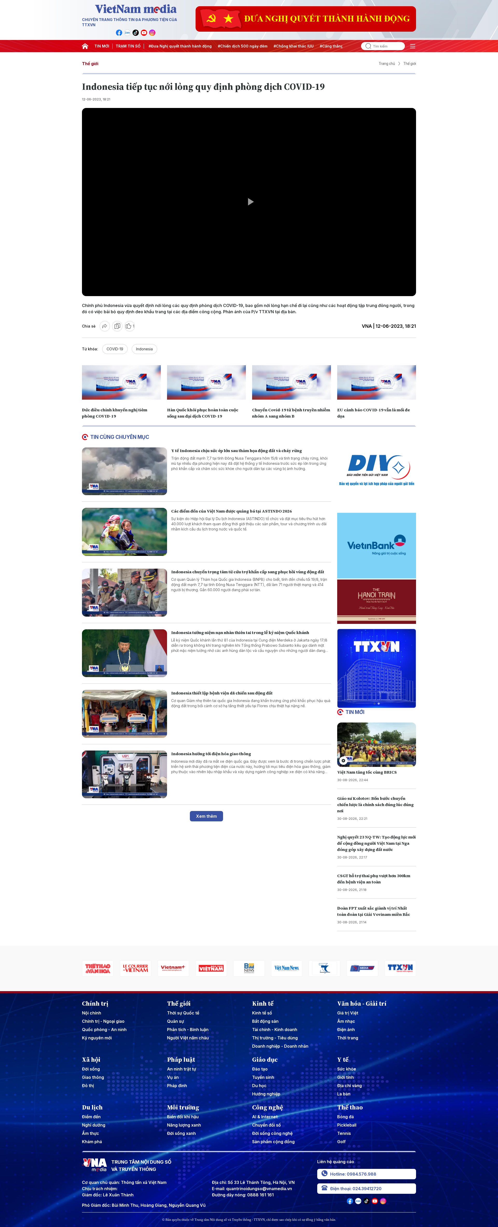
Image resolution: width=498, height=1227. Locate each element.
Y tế (342, 1059)
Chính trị (95, 1003)
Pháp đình (177, 1085)
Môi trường (183, 1107)
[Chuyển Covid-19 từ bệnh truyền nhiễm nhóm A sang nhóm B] (291, 382)
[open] (413, 46)
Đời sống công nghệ (272, 1133)
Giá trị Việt (347, 1012)
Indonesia (144, 349)
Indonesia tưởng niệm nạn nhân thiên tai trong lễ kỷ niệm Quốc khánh (240, 632)
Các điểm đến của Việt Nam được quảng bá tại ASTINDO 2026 (231, 511)
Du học (259, 1085)
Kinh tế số (262, 1012)
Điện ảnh (346, 1029)
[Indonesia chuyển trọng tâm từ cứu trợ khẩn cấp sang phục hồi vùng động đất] (124, 593)
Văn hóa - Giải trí (361, 1003)
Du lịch (92, 1107)
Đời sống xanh (181, 1133)
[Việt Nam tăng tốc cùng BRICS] (376, 744)
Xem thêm (206, 816)
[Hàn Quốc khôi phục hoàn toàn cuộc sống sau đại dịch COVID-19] (206, 382)
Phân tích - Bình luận (188, 1029)
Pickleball (346, 1125)
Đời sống (91, 1069)
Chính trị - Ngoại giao (103, 1021)
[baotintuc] (400, 968)
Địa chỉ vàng (349, 1085)
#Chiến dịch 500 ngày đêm (214, 46)
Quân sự (175, 1021)
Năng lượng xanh (184, 1125)
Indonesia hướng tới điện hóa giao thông (211, 753)
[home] (85, 46)
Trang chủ (387, 64)
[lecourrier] (98, 968)
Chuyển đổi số (266, 1125)
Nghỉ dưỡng (93, 1125)
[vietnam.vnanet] (173, 968)
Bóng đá (345, 1116)
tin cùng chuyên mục (119, 437)
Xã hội (91, 1059)
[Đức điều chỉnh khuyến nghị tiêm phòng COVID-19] (121, 382)
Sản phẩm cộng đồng (273, 1141)
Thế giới (90, 63)
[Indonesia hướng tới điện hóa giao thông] (124, 775)
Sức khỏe (346, 1069)
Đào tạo (260, 1069)
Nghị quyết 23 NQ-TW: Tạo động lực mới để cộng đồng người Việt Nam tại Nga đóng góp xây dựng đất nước (376, 843)
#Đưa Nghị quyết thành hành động (152, 46)
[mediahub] (325, 968)
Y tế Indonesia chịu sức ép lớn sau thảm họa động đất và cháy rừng (236, 450)
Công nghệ (267, 1107)
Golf (341, 1141)
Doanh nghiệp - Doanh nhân (280, 1046)
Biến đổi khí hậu (183, 1116)
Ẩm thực (90, 1133)
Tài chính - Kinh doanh (274, 1029)
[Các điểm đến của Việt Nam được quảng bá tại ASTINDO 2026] (124, 532)
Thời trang (347, 1037)
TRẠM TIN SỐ (128, 46)
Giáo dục (265, 1059)
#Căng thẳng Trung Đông (315, 46)
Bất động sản (265, 1021)
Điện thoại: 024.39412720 (356, 1188)
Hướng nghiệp (266, 1093)
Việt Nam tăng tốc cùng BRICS (367, 772)
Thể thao (350, 1107)
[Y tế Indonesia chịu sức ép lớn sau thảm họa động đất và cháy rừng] (124, 471)
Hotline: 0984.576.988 (353, 1174)
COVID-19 (115, 349)
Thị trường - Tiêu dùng (275, 1037)
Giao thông (93, 1077)
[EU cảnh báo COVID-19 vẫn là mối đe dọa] (376, 382)
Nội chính (91, 1012)
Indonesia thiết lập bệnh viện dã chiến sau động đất (222, 693)
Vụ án (173, 1077)
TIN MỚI (101, 46)
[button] (375, 704)
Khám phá (92, 1141)
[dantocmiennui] (287, 968)
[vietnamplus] (135, 968)
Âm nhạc (346, 1021)
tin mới (354, 712)
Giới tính (345, 1077)
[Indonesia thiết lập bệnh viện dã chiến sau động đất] (124, 714)
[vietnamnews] (249, 968)
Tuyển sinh (263, 1077)
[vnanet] (362, 968)
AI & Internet (265, 1116)
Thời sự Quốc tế (183, 1012)
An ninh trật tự (181, 1069)
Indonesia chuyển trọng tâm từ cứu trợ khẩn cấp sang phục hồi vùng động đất (247, 572)
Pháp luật (181, 1059)
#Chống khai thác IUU (266, 46)
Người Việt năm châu (188, 1037)
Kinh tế (262, 1003)
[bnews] (211, 968)
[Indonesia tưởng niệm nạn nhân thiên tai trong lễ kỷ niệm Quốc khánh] (124, 653)
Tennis (344, 1133)
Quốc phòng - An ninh (104, 1029)
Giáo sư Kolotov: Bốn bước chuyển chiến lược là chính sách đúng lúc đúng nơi (375, 804)
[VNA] (119, 33)
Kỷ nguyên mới (97, 1037)
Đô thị (88, 1085)
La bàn (343, 1093)
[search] (366, 46)
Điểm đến (91, 1116)
